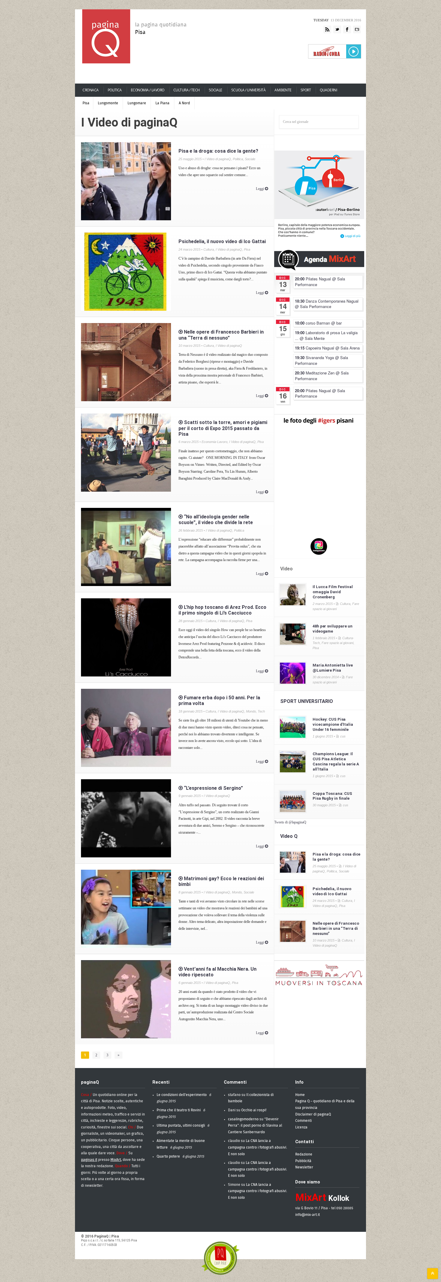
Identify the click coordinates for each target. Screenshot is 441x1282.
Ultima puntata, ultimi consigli (181, 1125)
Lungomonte (108, 103)
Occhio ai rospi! (253, 1110)
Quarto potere (168, 1156)
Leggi (260, 189)
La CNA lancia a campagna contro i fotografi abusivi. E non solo (257, 1147)
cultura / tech (186, 90)
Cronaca (90, 90)
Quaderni (328, 90)
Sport (306, 90)
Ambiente (282, 90)
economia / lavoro (147, 90)
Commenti (303, 1120)
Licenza (301, 1127)
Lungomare (137, 103)
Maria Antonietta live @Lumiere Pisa (333, 668)
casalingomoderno (243, 1119)
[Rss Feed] (327, 29)
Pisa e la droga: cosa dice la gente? (218, 151)
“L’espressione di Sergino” (213, 788)
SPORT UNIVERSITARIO (306, 701)
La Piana (162, 103)
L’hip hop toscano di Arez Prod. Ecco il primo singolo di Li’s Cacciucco (222, 610)
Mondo (251, 711)
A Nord (184, 103)
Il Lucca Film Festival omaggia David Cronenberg (333, 592)
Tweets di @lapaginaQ (290, 822)
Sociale (215, 90)
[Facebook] (347, 29)
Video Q (289, 836)
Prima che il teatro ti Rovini (179, 1110)
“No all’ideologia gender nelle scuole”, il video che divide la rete (215, 519)
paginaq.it (89, 1159)
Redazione (303, 1154)
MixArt (115, 1159)
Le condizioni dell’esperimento (182, 1095)
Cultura (208, 249)
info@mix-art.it (307, 1214)
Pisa (85, 103)
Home (300, 1095)
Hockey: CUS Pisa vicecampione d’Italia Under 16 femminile (333, 724)
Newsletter (304, 1167)
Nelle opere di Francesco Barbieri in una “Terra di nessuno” (221, 334)
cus (343, 736)
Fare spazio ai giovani (337, 643)
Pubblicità (303, 1161)
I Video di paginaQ (218, 159)
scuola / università (248, 90)
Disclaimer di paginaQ (313, 1114)
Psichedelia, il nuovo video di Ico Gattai (222, 241)
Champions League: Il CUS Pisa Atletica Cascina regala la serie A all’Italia (336, 761)
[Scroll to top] (432, 1273)
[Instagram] (357, 29)
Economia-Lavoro (214, 442)
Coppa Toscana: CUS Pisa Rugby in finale (332, 796)
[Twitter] (337, 29)
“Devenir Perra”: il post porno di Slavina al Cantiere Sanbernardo (255, 1125)
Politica (115, 90)
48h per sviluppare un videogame (332, 628)
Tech (261, 711)
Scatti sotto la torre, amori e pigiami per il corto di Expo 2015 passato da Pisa (222, 428)
